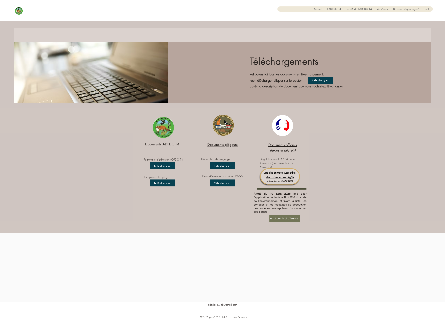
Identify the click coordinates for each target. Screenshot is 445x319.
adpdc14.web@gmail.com (222, 304)
